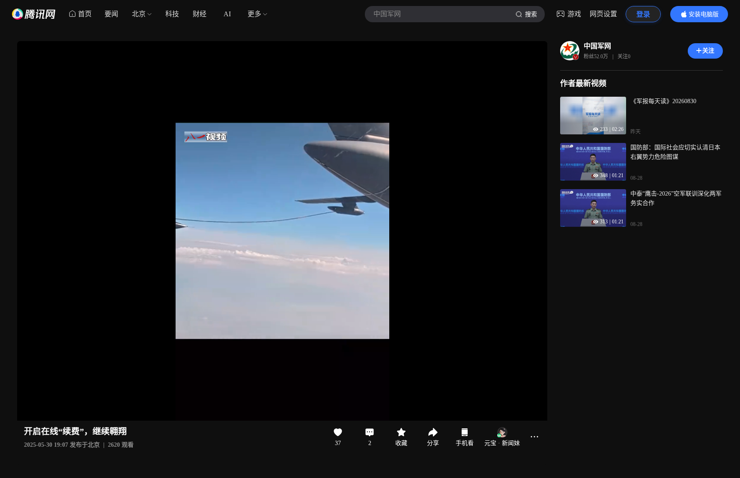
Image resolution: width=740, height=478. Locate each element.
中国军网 (597, 46)
